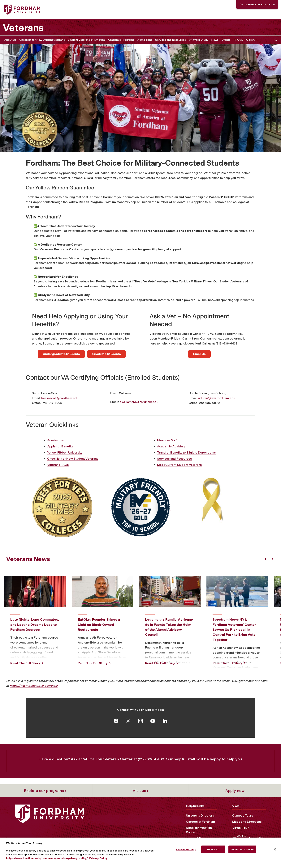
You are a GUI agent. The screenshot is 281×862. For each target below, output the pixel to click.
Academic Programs (121, 39)
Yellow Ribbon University (64, 452)
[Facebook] (116, 720)
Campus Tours (242, 815)
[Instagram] (140, 720)
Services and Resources (170, 39)
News (214, 39)
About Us (10, 39)
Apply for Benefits (60, 446)
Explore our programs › (45, 790)
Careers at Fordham (200, 821)
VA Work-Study (198, 39)
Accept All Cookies (242, 849)
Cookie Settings (186, 849)
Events (226, 39)
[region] (140, 850)
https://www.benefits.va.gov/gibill (34, 685)
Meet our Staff (167, 440)
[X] (128, 720)
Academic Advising (171, 446)
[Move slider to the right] (272, 559)
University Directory (200, 815)
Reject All (213, 849)
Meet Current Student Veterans (179, 465)
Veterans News (28, 559)
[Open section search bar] (275, 39)
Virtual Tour (240, 828)
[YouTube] (153, 720)
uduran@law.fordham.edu (216, 398)
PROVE (238, 39)
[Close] (275, 849)
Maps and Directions (247, 821)
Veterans (23, 27)
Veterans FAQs (58, 465)
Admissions (144, 39)
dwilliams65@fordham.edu (139, 402)
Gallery (250, 39)
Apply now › (236, 790)
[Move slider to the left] (265, 559)
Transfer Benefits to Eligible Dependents (186, 452)
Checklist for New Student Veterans (42, 39)
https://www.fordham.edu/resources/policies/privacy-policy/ (47, 858)
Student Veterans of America (86, 39)
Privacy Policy (98, 858)
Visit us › (140, 790)
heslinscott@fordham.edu (59, 398)
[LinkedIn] (165, 720)
